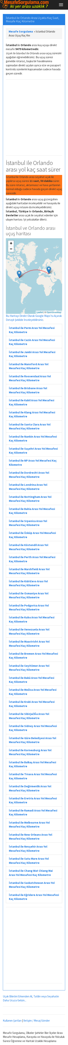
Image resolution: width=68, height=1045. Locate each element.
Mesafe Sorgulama (21, 31)
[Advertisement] (34, 118)
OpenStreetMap (54, 312)
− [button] (11, 249)
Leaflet (40, 312)
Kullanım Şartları (12, 1020)
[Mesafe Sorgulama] (24, 4)
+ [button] (11, 243)
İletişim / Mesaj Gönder (36, 1020)
